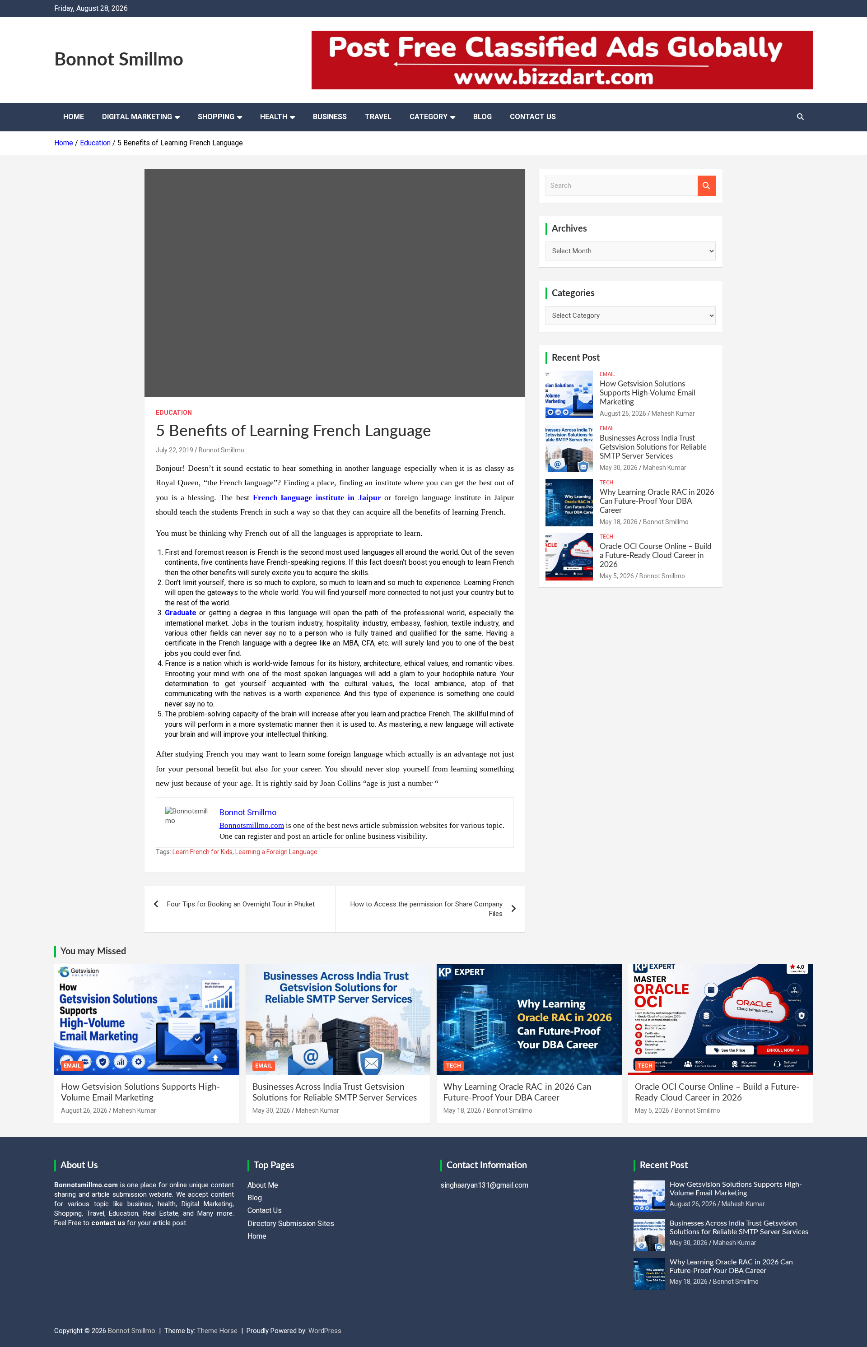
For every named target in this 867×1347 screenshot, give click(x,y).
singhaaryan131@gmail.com (484, 1185)
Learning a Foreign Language (276, 851)
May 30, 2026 (619, 467)
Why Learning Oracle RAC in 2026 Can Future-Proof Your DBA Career (657, 501)
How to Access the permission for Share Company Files (426, 909)
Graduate (180, 612)
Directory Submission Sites (290, 1223)
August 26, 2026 (623, 413)
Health (273, 116)
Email (607, 374)
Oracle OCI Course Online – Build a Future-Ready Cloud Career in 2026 (656, 556)
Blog (482, 116)
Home (73, 116)
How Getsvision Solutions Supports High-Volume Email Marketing (647, 393)
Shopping (216, 116)
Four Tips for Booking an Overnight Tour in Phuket (241, 904)
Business (330, 116)
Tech (606, 482)
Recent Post (576, 357)
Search (707, 186)
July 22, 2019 (174, 450)
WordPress (324, 1331)
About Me (262, 1185)
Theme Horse (217, 1331)
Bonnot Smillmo (118, 60)
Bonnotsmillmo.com (251, 825)
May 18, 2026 (619, 521)
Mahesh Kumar (673, 413)
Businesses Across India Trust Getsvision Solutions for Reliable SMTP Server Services (653, 447)
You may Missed (93, 951)
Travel (378, 116)
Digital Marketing (137, 116)
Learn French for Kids (202, 851)
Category (428, 116)
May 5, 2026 (617, 576)
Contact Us (533, 116)
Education (174, 412)
